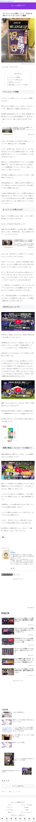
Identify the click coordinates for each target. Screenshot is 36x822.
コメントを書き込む (18, 786)
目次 (15, 73)
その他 (26, 809)
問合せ (9, 812)
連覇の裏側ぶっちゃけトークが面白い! (18, 84)
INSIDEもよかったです (14, 82)
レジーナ (17, 574)
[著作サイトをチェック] (11, 568)
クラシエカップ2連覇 (14, 77)
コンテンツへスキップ (6, 1)
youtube (26, 807)
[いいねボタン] (3, 537)
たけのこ (13, 552)
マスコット (10, 807)
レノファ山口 (9, 809)
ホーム (9, 805)
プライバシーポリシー (26, 812)
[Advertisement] (18, 592)
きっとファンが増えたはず (15, 79)
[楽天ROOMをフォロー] (14, 568)
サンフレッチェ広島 (7, 574)
